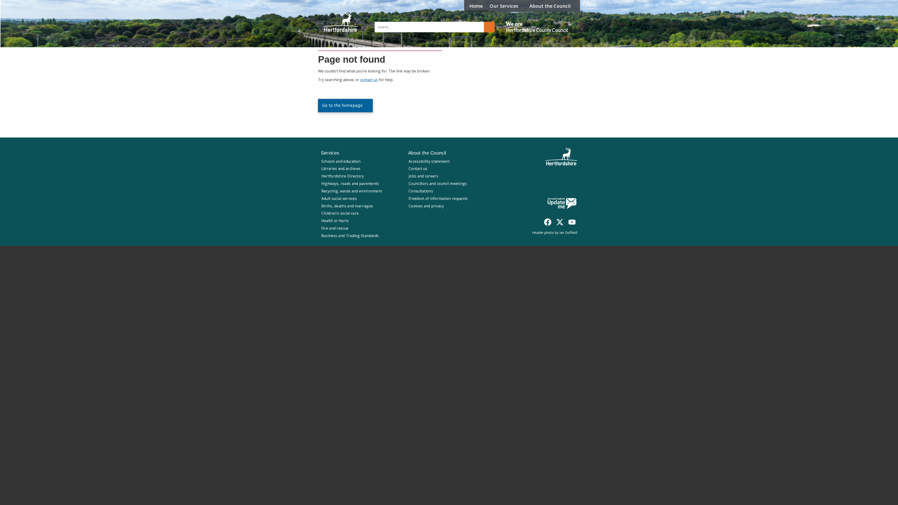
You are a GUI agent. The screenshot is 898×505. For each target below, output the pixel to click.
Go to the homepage (342, 105)
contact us (369, 79)
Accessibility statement (429, 161)
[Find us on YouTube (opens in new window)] (572, 222)
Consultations (421, 191)
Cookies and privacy (426, 206)
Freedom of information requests (438, 198)
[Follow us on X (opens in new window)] (560, 222)
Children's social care (340, 213)
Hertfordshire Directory (342, 176)
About (550, 6)
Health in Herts (335, 220)
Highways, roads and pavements (350, 183)
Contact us (418, 168)
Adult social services (339, 198)
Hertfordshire (340, 22)
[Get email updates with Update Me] (562, 203)
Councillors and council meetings (438, 183)
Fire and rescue (335, 228)
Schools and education (341, 161)
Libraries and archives (341, 168)
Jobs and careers (423, 176)
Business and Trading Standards (350, 235)
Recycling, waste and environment (351, 191)
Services (504, 6)
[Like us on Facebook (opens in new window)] (548, 222)
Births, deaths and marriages (347, 206)
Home (476, 6)
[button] (489, 27)
